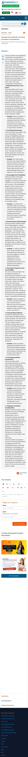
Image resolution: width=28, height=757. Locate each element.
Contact (3, 741)
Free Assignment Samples (7, 730)
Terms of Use (4, 735)
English (20, 12)
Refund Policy (4, 746)
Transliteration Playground (8, 715)
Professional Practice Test (7, 718)
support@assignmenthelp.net (12, 9)
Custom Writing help (6, 727)
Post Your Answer (19, 524)
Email (4, 512)
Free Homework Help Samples (9, 732)
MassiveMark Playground (7, 713)
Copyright (3, 738)
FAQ (2, 744)
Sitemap (3, 755)
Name (4, 505)
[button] (3, 484)
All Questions (7, 701)
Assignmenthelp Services (7, 724)
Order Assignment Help (11, 6)
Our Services (4, 721)
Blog (2, 752)
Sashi (9, 32)
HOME (3, 18)
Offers (2, 749)
